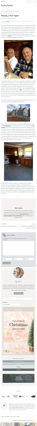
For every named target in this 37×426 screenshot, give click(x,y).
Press (11, 416)
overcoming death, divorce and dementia (13, 215)
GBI (20, 89)
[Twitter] (6, 1)
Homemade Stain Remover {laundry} (9, 225)
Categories (5, 302)
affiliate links (7, 21)
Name (4, 259)
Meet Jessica (7, 416)
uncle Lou (9, 35)
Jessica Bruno (4, 18)
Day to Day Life (4, 13)
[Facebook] (1, 1)
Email (15, 259)
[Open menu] (35, 5)
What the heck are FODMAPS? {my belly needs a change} (28, 226)
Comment (5, 239)
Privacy (14, 416)
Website (27, 259)
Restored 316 (33, 420)
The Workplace (11, 13)
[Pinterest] (4, 1)
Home (3, 416)
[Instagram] (3, 1)
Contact (18, 416)
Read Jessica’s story (24, 214)
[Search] (32, 298)
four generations (7, 125)
